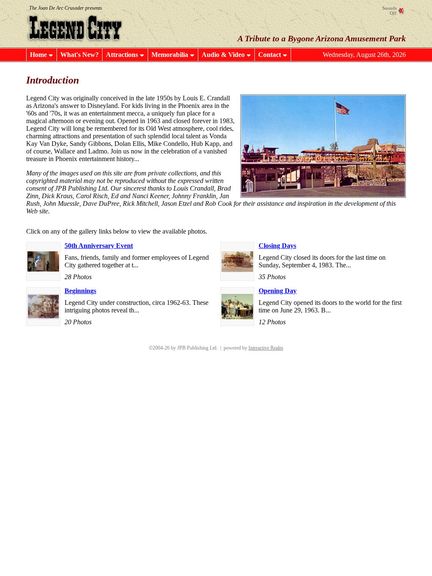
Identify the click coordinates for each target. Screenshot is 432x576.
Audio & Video (223, 54)
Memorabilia (169, 54)
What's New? (79, 54)
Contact (269, 54)
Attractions (122, 54)
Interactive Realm (265, 348)
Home (38, 54)
